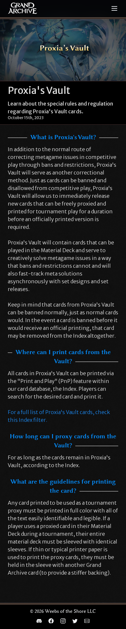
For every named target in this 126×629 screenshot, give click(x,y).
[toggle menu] (114, 8)
